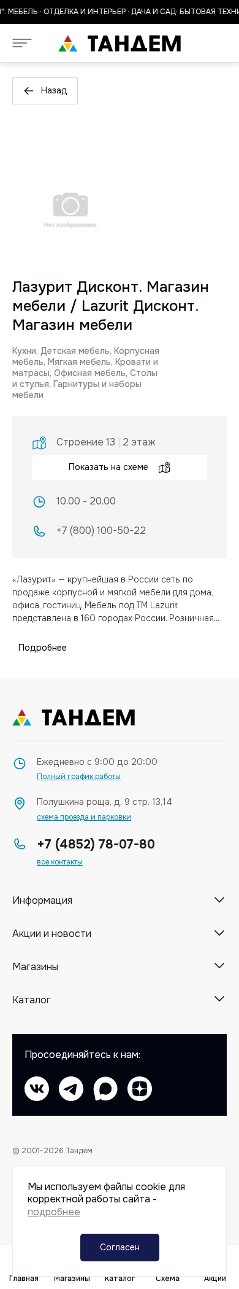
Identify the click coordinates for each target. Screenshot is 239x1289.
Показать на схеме (108, 466)
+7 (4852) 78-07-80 (96, 844)
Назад (54, 90)
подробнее (54, 1211)
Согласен (120, 1247)
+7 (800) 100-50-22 (101, 531)
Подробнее (42, 647)
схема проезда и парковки (84, 817)
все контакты (60, 862)
